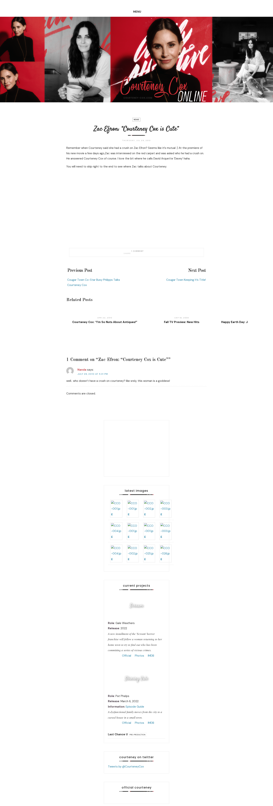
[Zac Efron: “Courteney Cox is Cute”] (133, 253)
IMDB (150, 656)
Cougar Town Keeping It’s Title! (186, 280)
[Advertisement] (136, 447)
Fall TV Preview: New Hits (181, 322)
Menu (137, 12)
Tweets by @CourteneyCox (126, 766)
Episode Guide (135, 707)
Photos (139, 656)
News (136, 120)
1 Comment (137, 251)
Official (126, 656)
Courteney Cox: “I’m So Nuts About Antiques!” (104, 322)
